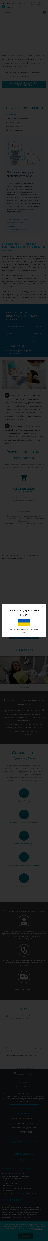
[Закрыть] (42, 606)
